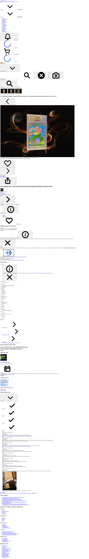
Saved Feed (4, 24)
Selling (3, 23)
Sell (0, 2)
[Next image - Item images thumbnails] (7, 171)
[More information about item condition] (9, 269)
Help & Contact (15, 1)
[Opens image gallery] (0, 159)
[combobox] (10, 78)
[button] (8, 83)
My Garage (4, 27)
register (7, 1)
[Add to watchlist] (7, 163)
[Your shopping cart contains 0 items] (7, 54)
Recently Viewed (4, 19)
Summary (3, 18)
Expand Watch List (19, 9)
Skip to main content (3, 0)
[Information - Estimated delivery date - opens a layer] (25, 234)
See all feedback (2, 492)
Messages (3, 30)
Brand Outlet (11, 1)
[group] (44, 132)
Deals (9, 1)
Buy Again (3, 22)
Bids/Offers (4, 20)
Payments (3, 26)
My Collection (4, 29)
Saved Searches (4, 25)
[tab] (44, 257)
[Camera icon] (56, 75)
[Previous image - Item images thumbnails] (7, 101)
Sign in (4, 1)
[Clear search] (41, 75)
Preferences (4, 28)
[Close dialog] (7, 243)
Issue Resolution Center (5, 31)
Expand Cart (16, 54)
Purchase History (4, 21)
